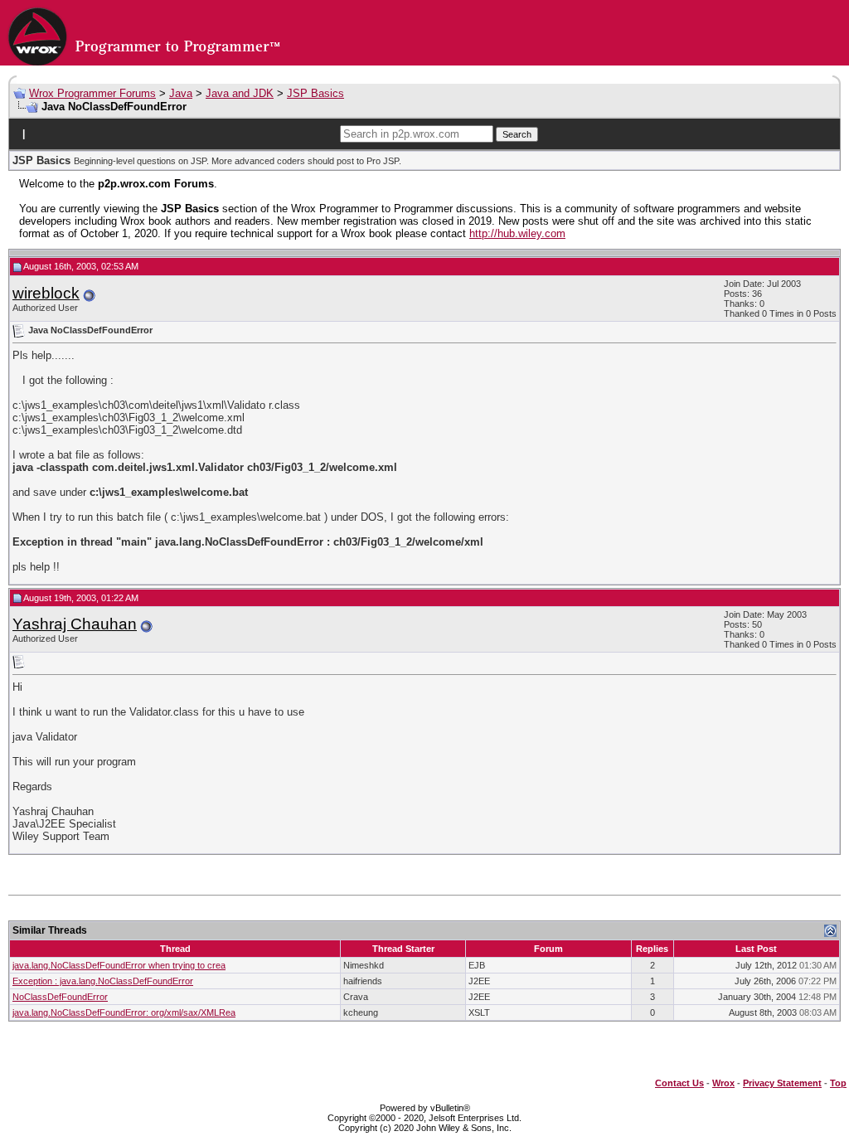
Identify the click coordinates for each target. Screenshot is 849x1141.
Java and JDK (240, 93)
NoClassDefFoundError (60, 997)
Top (838, 1083)
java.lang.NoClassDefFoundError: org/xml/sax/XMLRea (123, 1012)
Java (180, 93)
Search (516, 134)
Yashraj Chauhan (74, 624)
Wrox (723, 1083)
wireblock (46, 293)
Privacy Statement (782, 1083)
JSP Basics (315, 93)
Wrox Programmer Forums (92, 93)
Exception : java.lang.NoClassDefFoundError (102, 981)
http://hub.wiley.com (517, 233)
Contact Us (679, 1083)
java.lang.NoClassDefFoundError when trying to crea (119, 965)
